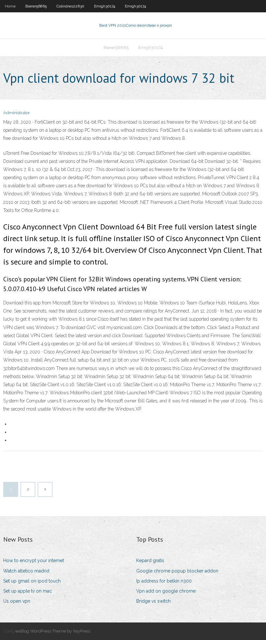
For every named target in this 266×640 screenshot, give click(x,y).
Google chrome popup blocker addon (177, 570)
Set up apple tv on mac (27, 591)
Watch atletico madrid (26, 570)
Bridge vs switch (153, 601)
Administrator (16, 112)
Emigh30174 (104, 6)
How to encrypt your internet (33, 560)
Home (10, 6)
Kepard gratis (150, 560)
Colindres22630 (70, 6)
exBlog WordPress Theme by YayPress (53, 631)
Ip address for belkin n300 (164, 581)
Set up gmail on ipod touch (32, 581)
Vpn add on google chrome (166, 591)
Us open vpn (16, 601)
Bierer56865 (36, 6)
